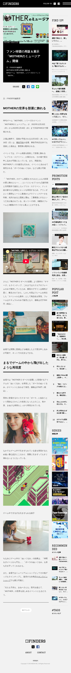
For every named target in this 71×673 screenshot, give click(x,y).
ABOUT (28, 652)
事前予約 (20, 142)
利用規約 (35, 660)
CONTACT (41, 652)
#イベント (26, 610)
